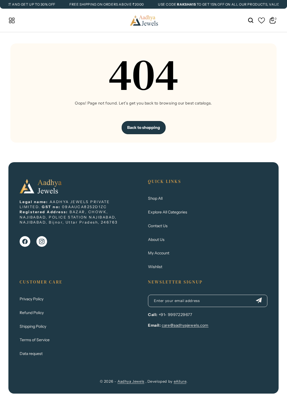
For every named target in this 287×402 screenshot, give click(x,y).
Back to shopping (143, 127)
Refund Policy (32, 312)
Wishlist (155, 266)
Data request (31, 353)
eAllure (180, 381)
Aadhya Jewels (130, 381)
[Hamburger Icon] (11, 20)
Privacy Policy (31, 298)
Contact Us (158, 225)
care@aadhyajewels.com (185, 325)
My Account (158, 252)
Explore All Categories (167, 212)
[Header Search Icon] (250, 20)
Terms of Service (35, 339)
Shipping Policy (33, 326)
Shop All (155, 198)
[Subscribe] (258, 301)
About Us (156, 239)
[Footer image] (41, 192)
